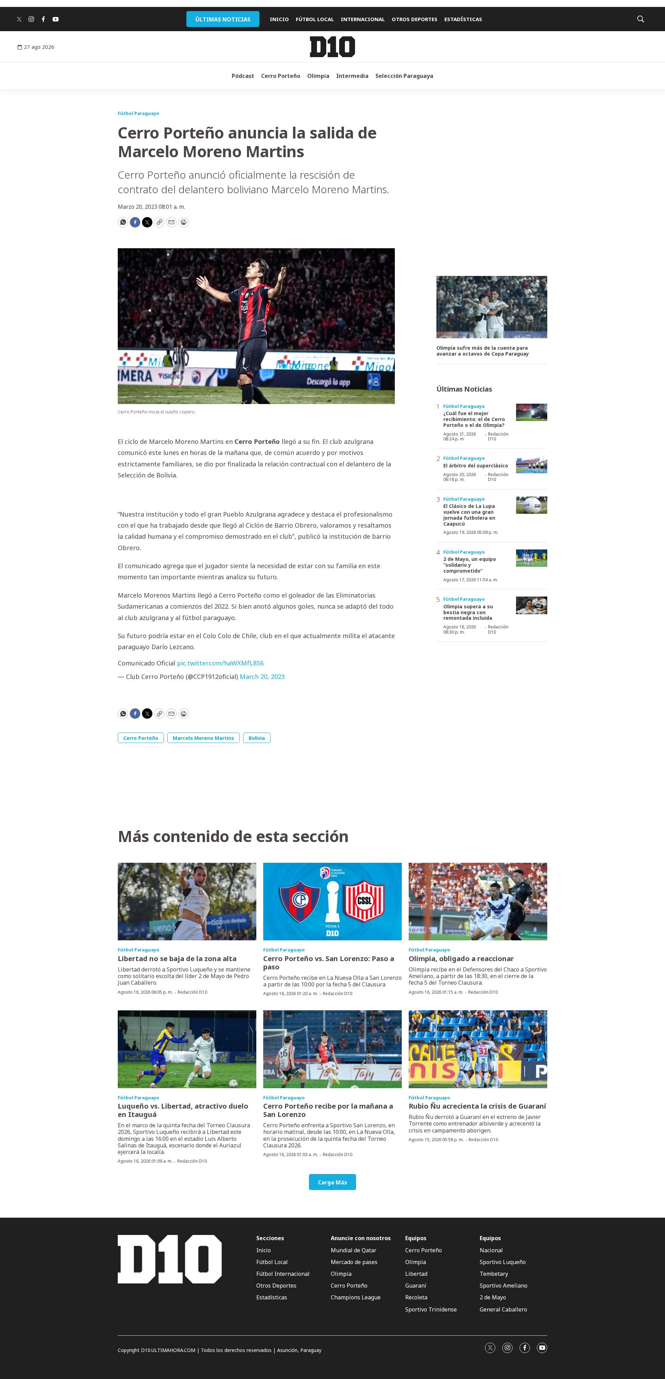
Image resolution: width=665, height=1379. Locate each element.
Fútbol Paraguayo (138, 113)
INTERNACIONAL (363, 19)
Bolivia (257, 738)
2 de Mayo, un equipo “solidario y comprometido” (469, 565)
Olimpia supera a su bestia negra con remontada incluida (468, 612)
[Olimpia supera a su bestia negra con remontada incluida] (531, 605)
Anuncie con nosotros (361, 1238)
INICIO (279, 19)
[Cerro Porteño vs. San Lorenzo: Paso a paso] (332, 902)
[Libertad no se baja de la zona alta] (187, 902)
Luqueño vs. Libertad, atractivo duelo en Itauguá (183, 1110)
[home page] (332, 46)
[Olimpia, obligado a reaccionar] (478, 902)
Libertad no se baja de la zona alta (177, 958)
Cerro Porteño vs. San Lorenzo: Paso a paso (328, 962)
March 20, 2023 (262, 676)
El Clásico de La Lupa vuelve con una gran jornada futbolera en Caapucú (469, 515)
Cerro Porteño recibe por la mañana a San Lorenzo (328, 1110)
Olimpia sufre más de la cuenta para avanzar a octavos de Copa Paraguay (482, 351)
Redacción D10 (498, 436)
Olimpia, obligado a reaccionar (461, 958)
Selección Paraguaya (404, 76)
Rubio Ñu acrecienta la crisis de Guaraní (477, 1106)
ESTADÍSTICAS (463, 19)
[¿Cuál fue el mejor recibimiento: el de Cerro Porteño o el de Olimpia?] (531, 412)
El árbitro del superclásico (475, 465)
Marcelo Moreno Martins (203, 738)
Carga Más (332, 1182)
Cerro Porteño (280, 76)
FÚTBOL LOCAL (315, 19)
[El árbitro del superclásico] (531, 464)
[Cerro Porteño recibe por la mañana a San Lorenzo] (332, 1049)
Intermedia (352, 76)
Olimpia (318, 76)
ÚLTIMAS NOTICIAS (222, 19)
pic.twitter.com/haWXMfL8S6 (220, 663)
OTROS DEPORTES (414, 19)
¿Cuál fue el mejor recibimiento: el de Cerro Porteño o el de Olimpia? (474, 419)
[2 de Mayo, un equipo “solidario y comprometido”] (531, 558)
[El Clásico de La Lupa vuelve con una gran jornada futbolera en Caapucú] (531, 505)
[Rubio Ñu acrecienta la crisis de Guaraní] (478, 1049)
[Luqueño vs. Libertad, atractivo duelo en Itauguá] (187, 1049)
